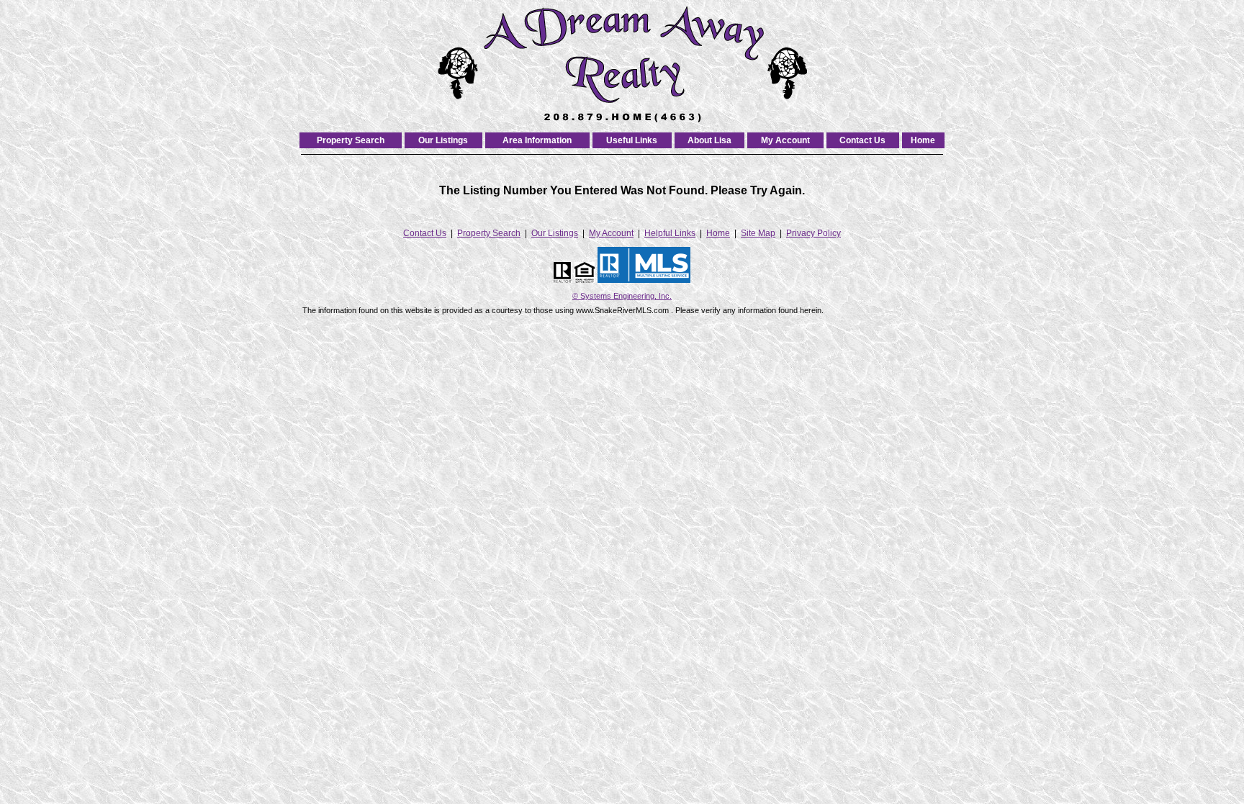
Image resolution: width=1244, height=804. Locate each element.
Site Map (758, 233)
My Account (785, 140)
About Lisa (709, 140)
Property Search (350, 140)
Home (923, 140)
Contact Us (862, 140)
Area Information (537, 140)
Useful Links (631, 140)
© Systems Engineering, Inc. (622, 296)
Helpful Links (669, 233)
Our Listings (443, 140)
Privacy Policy (813, 233)
